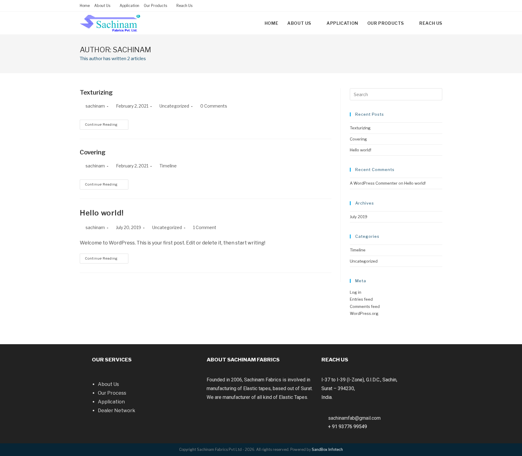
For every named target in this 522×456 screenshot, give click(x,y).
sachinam (95, 105)
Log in (355, 292)
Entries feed (361, 299)
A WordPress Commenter (374, 183)
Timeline (168, 165)
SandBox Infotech (327, 449)
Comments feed (365, 306)
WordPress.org (364, 313)
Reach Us (184, 5)
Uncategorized (167, 227)
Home (85, 5)
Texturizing (96, 92)
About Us (108, 384)
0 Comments (213, 105)
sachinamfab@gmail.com (354, 418)
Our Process (112, 393)
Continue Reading (101, 124)
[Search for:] (396, 94)
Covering (92, 152)
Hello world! (102, 213)
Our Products (156, 5)
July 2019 (358, 216)
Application (129, 5)
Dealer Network (116, 410)
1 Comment (204, 227)
